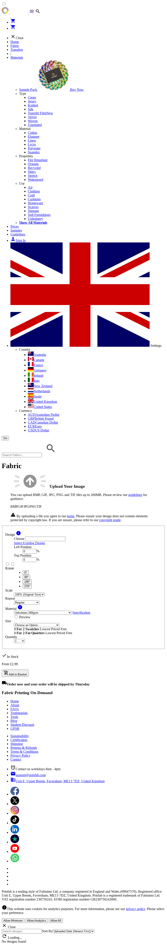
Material (24, 129)
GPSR (14, 728)
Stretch (32, 175)
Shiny (32, 172)
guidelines (135, 495)
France (38, 365)
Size (8, 621)
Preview (24, 617)
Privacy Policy (20, 755)
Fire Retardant (37, 160)
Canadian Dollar (43, 422)
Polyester (34, 148)
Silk (30, 109)
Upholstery (35, 219)
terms (70, 516)
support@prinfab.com (28, 775)
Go (5, 438)
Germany (40, 370)
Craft (31, 195)
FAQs (14, 709)
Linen (32, 140)
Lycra (32, 144)
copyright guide (110, 520)
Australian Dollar (43, 414)
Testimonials (19, 713)
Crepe (32, 97)
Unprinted (35, 125)
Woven (33, 121)
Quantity (11, 637)
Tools (14, 717)
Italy (37, 381)
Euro (35, 426)
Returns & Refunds (23, 748)
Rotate (9, 568)
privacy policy (135, 909)
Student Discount (22, 724)
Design (10, 534)
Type (22, 93)
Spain (38, 396)
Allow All (55, 920)
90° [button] (26, 577)
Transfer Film (40, 113)
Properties (26, 156)
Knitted (33, 105)
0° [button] (25, 572)
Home (14, 42)
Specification (81, 612)
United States (43, 407)
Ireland (38, 375)
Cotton (32, 132)
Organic (33, 164)
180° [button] (27, 581)
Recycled (34, 168)
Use (22, 183)
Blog (13, 721)
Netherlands (42, 391)
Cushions (34, 199)
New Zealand (43, 386)
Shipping (16, 744)
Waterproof (35, 179)
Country (24, 349)
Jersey (32, 101)
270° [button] (27, 586)
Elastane (33, 136)
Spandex (34, 152)
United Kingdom (45, 401)
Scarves (33, 207)
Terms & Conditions (24, 751)
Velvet (32, 117)
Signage (33, 211)
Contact (15, 759)
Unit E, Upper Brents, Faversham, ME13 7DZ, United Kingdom (57, 781)
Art (30, 187)
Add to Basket (15, 673)
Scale (9, 590)
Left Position (23, 547)
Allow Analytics (36, 920)
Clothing (34, 191)
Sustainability (19, 736)
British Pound (41, 418)
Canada (39, 360)
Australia (40, 355)
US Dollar (38, 430)
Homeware (35, 203)
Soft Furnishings (39, 215)
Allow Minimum (13, 920)
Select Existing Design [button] (29, 543)
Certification (18, 740)
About (14, 705)
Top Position (22, 555)
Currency (25, 411)
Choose (19, 539)
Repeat (10, 598)
